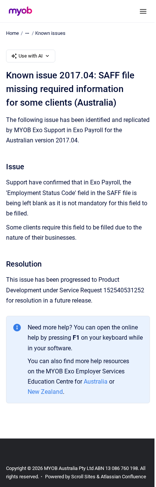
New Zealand (45, 391)
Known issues (50, 33)
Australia (96, 381)
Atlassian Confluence (123, 476)
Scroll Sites (83, 476)
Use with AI (31, 56)
